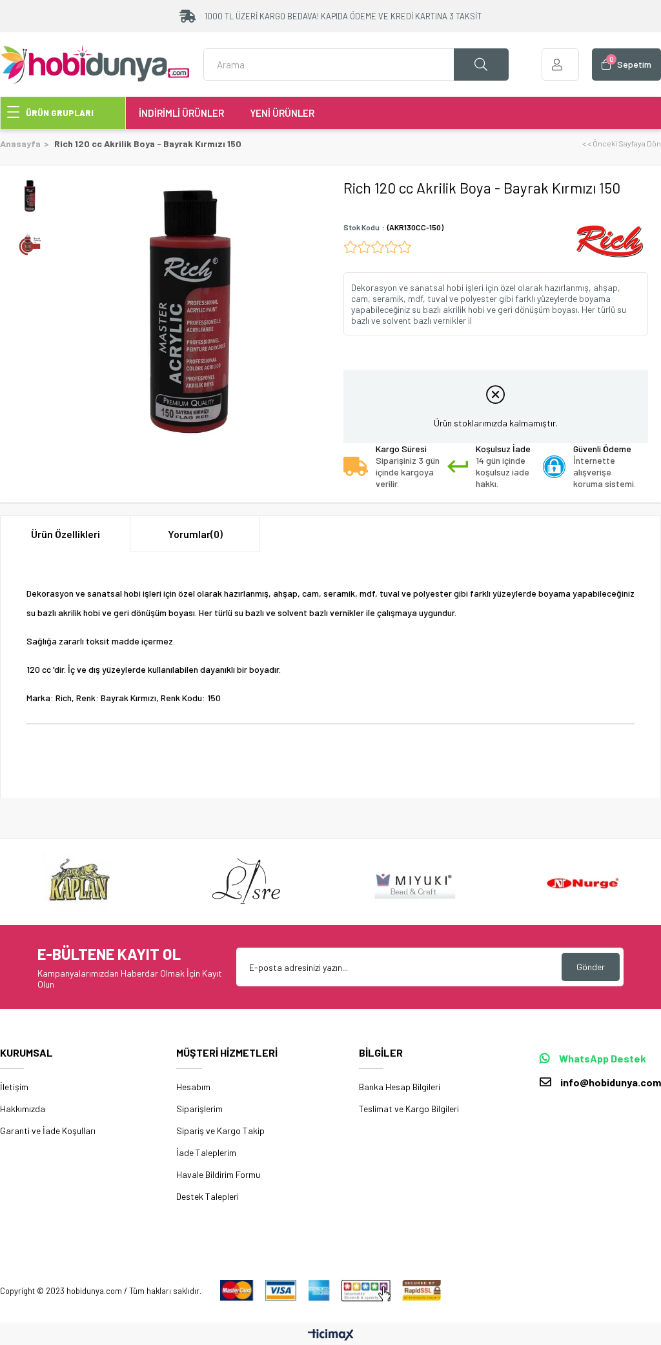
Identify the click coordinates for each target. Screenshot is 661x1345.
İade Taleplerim (206, 1152)
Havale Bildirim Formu (218, 1174)
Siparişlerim (199, 1108)
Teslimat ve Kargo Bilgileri (409, 1108)
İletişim (14, 1086)
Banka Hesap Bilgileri (399, 1086)
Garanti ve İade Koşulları (48, 1130)
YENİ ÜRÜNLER (282, 113)
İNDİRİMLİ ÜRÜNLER (181, 113)
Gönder (590, 966)
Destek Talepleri (207, 1196)
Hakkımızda (22, 1108)
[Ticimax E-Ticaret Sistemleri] (331, 1335)
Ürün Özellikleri (65, 534)
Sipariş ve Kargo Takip (220, 1130)
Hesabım (193, 1086)
